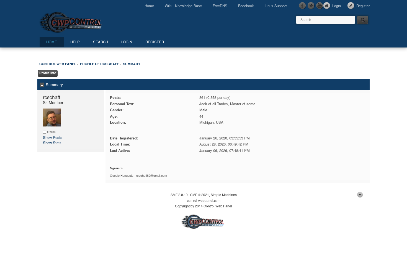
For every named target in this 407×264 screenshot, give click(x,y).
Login (336, 5)
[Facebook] (302, 5)
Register (363, 5)
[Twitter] (311, 5)
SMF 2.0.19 (179, 194)
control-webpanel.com (203, 200)
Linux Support (276, 5)
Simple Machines (224, 194)
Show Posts (52, 137)
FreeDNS (220, 5)
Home (149, 5)
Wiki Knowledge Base (183, 5)
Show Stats (52, 142)
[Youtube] (319, 5)
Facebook (246, 5)
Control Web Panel (83, 21)
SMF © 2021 (199, 194)
